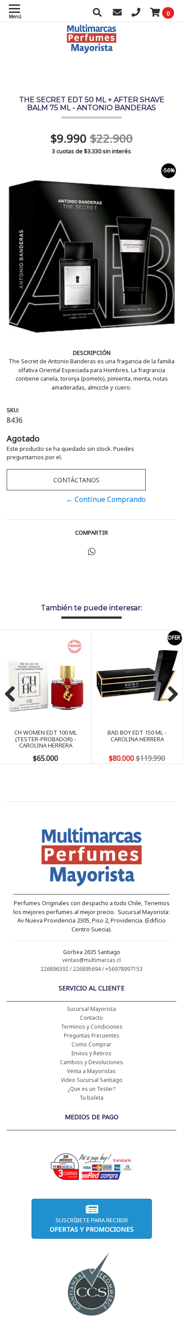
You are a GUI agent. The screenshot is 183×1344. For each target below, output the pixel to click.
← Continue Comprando (106, 499)
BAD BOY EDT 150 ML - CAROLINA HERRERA (137, 735)
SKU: (13, 410)
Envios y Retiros (91, 1053)
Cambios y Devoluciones (91, 1062)
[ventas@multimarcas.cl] (117, 13)
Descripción (92, 353)
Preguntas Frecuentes (91, 1035)
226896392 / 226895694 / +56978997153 (91, 969)
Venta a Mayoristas (91, 1071)
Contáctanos (76, 480)
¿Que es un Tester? (91, 1089)
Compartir (91, 533)
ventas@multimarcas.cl (91, 960)
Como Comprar (91, 1044)
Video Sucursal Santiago (92, 1080)
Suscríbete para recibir (92, 1224)
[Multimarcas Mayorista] (91, 858)
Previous (13, 695)
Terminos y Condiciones (92, 1026)
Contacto (91, 1018)
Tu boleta (91, 1097)
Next (170, 695)
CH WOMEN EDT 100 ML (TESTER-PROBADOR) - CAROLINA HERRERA (45, 738)
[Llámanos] (136, 13)
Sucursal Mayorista (91, 1009)
